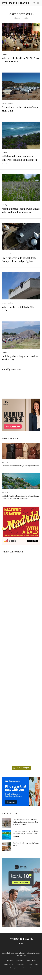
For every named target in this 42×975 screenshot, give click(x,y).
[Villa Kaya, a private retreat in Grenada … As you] (21, 661)
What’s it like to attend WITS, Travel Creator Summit (21, 59)
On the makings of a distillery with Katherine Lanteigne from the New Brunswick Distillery (25, 822)
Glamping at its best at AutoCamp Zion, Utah (20, 109)
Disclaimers (20, 964)
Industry (4, 54)
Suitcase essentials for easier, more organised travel (20, 466)
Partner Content (7, 462)
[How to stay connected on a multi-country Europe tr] (21, 730)
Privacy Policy (14, 968)
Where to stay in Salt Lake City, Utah (18, 308)
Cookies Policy (33, 964)
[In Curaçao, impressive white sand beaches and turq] (21, 684)
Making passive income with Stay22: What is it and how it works (21, 210)
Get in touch (8, 964)
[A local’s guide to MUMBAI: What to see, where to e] (21, 638)
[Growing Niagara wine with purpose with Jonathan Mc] (21, 753)
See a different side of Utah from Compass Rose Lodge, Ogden (19, 259)
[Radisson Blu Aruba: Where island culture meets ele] (21, 707)
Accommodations (7, 103)
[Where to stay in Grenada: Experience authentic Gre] (21, 615)
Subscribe (19, 961)
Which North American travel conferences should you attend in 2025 (19, 160)
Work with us (31, 961)
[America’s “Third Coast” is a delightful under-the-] (21, 592)
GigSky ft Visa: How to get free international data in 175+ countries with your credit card (20, 497)
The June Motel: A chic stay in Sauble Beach (26, 844)
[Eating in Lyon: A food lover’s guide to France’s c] (21, 569)
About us (9, 961)
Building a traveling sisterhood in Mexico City (20, 357)
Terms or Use (27, 968)
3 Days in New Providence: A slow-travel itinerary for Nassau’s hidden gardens (25, 833)
